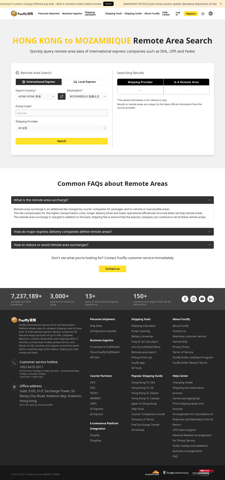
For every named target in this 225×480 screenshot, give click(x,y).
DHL (92, 388)
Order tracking (140, 331)
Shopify (94, 435)
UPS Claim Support (184, 430)
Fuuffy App (138, 362)
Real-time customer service (189, 336)
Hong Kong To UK (142, 388)
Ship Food (137, 409)
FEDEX (94, 393)
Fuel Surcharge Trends (145, 424)
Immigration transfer (103, 331)
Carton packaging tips (186, 398)
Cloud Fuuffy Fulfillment (105, 352)
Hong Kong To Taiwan (145, 393)
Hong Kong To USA (143, 382)
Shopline (95, 440)
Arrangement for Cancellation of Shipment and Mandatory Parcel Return (193, 419)
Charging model (183, 382)
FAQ (175, 456)
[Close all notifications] (221, 3)
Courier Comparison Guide (148, 414)
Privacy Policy (181, 347)
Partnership (180, 341)
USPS (93, 403)
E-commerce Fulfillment (105, 347)
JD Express (96, 414)
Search (61, 141)
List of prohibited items (145, 347)
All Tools (136, 368)
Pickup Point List (141, 357)
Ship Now (96, 326)
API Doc (95, 357)
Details (108, 3)
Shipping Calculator (143, 326)
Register (191, 13)
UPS (92, 382)
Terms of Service (183, 352)
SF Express (96, 409)
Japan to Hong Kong (143, 403)
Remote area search (143, 352)
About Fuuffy (181, 326)
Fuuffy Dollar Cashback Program (193, 357)
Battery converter (142, 336)
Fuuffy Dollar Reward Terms (190, 362)
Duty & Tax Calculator (144, 341)
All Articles (137, 430)
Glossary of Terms (142, 419)
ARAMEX (95, 398)
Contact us (112, 269)
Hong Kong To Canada (145, 398)
